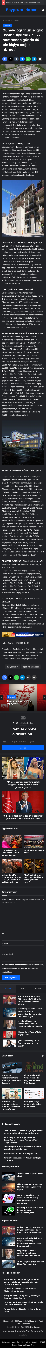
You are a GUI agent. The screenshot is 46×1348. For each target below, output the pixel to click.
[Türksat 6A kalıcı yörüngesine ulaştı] (8, 1176)
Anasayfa (8, 20)
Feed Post (26, 1324)
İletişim (14, 1342)
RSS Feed (18, 1321)
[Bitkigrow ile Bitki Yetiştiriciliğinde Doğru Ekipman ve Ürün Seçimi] (34, 1067)
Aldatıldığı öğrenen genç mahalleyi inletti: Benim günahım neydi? (34, 878)
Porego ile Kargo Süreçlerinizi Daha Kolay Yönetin (32, 1104)
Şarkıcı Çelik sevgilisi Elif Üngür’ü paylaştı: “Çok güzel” (28, 1043)
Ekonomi (16, 20)
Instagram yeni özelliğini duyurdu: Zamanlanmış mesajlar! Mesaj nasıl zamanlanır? (28, 1199)
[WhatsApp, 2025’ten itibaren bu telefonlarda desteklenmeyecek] (8, 1211)
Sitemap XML (8, 1321)
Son (22, 988)
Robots (26, 1321)
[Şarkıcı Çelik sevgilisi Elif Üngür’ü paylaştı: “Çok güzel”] (9, 1043)
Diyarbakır (13, 667)
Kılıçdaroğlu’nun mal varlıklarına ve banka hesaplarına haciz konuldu (30, 1023)
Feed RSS (34, 1321)
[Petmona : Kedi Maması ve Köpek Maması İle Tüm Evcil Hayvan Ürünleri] (12, 1093)
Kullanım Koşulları (18, 1345)
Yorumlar (37, 988)
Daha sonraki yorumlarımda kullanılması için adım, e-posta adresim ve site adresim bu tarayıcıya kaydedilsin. (23, 968)
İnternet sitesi (7, 954)
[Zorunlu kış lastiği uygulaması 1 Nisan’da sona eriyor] (8, 1264)
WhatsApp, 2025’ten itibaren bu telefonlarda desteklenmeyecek (30, 1210)
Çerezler (35, 1342)
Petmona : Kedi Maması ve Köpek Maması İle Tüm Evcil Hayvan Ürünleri (11, 1105)
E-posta (5, 944)
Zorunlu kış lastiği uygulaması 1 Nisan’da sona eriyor (30, 1262)
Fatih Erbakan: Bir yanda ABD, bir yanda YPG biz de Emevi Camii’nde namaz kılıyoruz (29, 1000)
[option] (23, 697)
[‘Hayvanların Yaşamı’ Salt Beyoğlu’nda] (9, 1034)
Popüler (8, 988)
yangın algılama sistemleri (12, 1331)
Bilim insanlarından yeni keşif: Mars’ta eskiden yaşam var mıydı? (30, 1187)
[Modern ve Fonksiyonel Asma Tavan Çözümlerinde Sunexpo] (12, 1067)
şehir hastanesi (31, 667)
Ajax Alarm (26, 1331)
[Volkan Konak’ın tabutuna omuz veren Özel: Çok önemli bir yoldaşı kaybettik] (12, 866)
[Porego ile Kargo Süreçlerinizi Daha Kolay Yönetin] (34, 1093)
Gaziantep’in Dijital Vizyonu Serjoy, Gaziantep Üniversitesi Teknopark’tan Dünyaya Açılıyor (30, 1013)
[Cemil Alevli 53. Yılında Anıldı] (34, 841)
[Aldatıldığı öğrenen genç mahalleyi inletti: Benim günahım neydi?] (34, 866)
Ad (3, 933)
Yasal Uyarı (30, 1345)
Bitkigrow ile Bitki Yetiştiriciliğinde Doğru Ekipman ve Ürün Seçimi (32, 1079)
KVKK (42, 1342)
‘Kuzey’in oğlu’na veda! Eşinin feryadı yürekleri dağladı (10, 852)
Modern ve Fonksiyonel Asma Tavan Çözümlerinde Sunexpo (11, 1079)
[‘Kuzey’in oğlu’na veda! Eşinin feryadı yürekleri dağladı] (12, 841)
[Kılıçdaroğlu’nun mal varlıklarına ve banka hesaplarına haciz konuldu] (9, 1024)
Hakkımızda (5, 1342)
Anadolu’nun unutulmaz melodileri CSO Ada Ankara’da (22, 702)
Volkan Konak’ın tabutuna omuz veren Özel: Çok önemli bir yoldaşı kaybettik (11, 878)
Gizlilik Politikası (24, 1342)
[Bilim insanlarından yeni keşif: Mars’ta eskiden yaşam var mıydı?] (8, 1187)
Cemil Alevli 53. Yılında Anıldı (34, 851)
